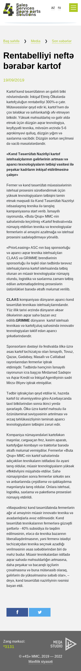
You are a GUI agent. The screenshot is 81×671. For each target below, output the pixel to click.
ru (59, 7)
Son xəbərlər (61, 41)
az (53, 7)
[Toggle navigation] (73, 7)
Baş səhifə (11, 41)
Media (35, 41)
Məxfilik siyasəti (41, 661)
